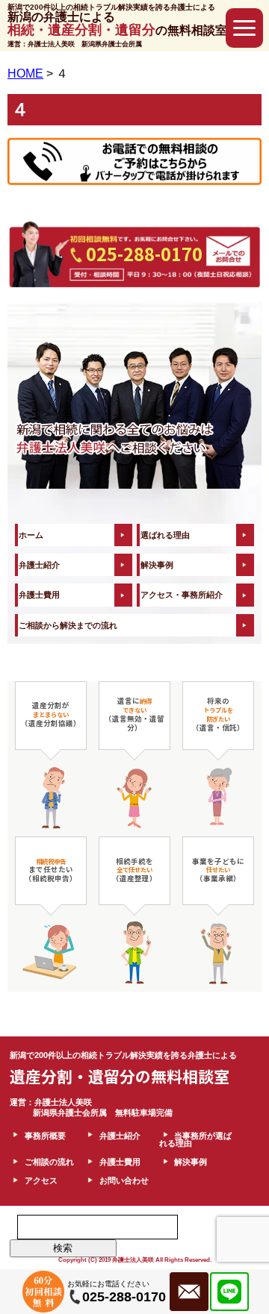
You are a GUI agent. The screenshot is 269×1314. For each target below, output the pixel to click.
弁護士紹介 (39, 564)
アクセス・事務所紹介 (181, 594)
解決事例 (156, 564)
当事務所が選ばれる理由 (195, 1139)
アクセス (41, 1180)
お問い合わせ (124, 1180)
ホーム (31, 535)
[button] (244, 28)
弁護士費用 (39, 594)
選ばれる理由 (165, 535)
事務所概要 (45, 1135)
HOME (25, 73)
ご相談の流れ (49, 1161)
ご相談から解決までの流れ (68, 625)
